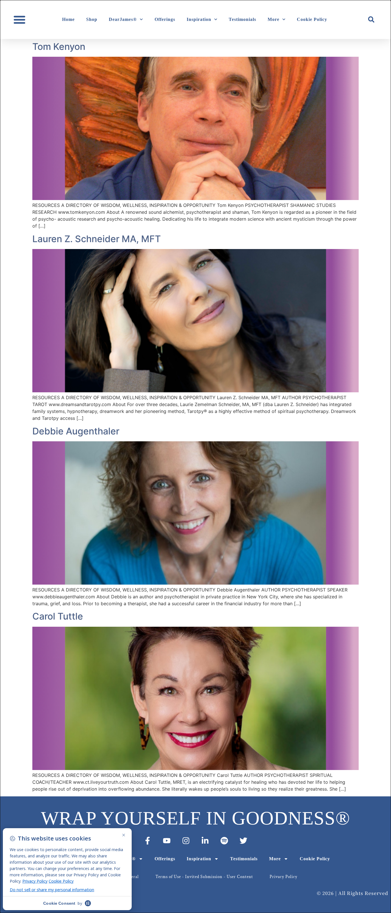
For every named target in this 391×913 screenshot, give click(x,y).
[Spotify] (224, 841)
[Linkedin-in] (205, 841)
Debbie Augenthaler (75, 431)
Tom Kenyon (58, 46)
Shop (91, 19)
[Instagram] (186, 841)
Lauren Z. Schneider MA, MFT (96, 238)
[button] (19, 19)
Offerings (165, 19)
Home (68, 19)
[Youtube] (167, 841)
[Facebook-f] (147, 841)
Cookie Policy (312, 19)
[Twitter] (243, 841)
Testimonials (242, 19)
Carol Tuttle (57, 616)
